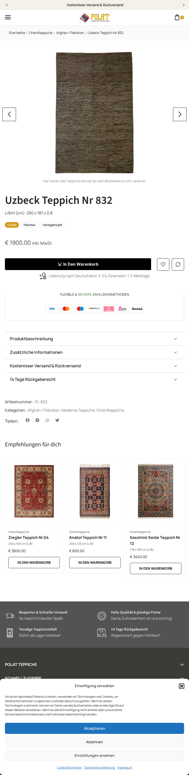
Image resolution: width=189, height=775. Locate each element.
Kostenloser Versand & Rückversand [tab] (45, 366)
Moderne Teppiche (78, 410)
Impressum (124, 767)
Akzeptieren (94, 728)
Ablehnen (94, 741)
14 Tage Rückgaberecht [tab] (33, 379)
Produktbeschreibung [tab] (31, 338)
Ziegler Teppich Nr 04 (28, 537)
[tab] (94, 338)
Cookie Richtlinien (69, 767)
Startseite (17, 32)
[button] (181, 686)
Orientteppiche (40, 32)
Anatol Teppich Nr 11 (88, 537)
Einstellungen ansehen (94, 755)
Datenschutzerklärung (99, 767)
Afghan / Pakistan (70, 32)
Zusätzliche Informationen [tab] (36, 352)
